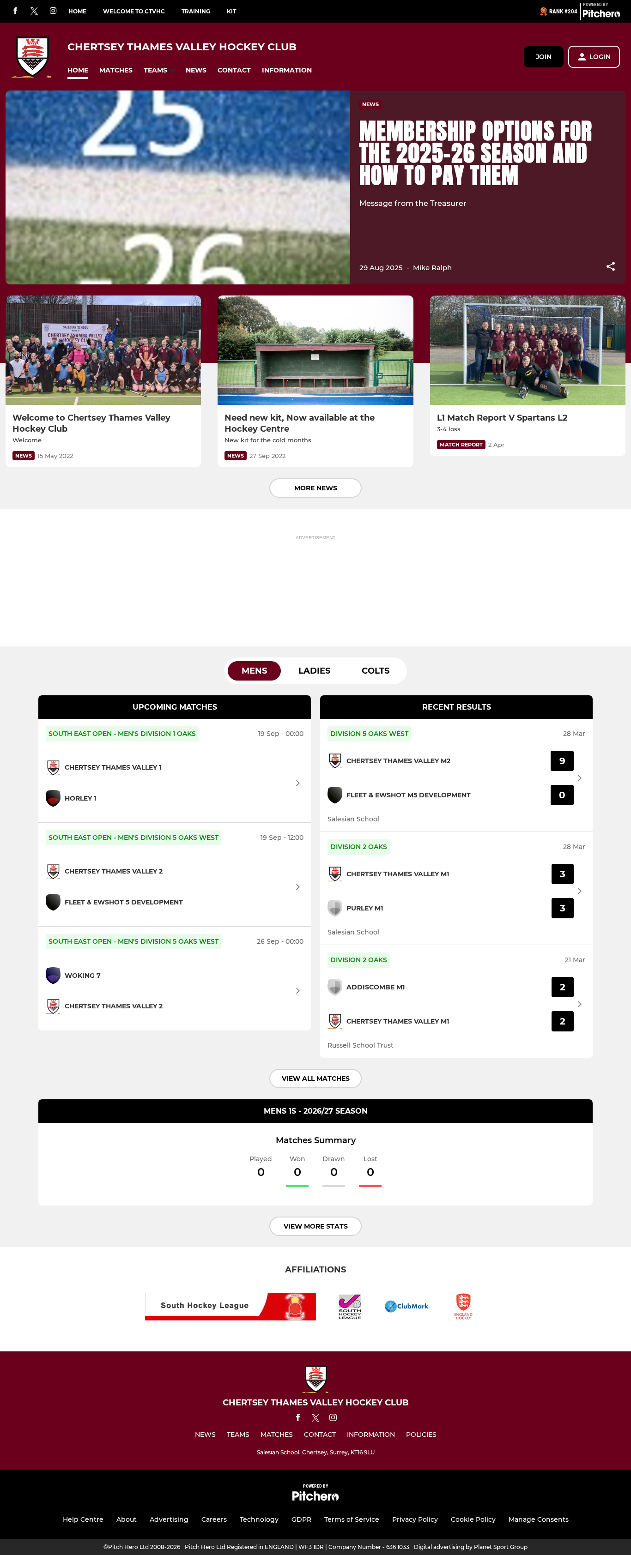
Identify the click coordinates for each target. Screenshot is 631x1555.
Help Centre (83, 1519)
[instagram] (53, 11)
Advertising (169, 1519)
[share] (610, 267)
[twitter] (34, 11)
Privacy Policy (415, 1519)
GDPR (301, 1519)
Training (196, 11)
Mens (254, 671)
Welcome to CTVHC (134, 11)
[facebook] (15, 11)
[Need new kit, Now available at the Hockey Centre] (315, 350)
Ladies (314, 671)
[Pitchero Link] (601, 15)
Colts (375, 671)
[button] (78, 70)
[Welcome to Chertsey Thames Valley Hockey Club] (103, 350)
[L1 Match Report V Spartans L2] (527, 350)
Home (77, 11)
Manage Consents (539, 1519)
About (126, 1519)
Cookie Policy (473, 1519)
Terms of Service (351, 1519)
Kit (231, 11)
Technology (259, 1519)
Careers (214, 1519)
